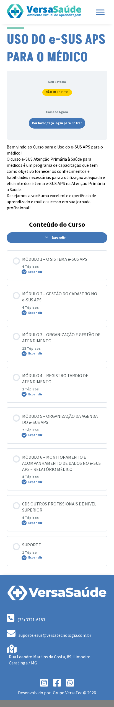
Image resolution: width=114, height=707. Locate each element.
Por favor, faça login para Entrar (57, 123)
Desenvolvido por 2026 (57, 693)
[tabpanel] (57, 177)
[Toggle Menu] (100, 12)
